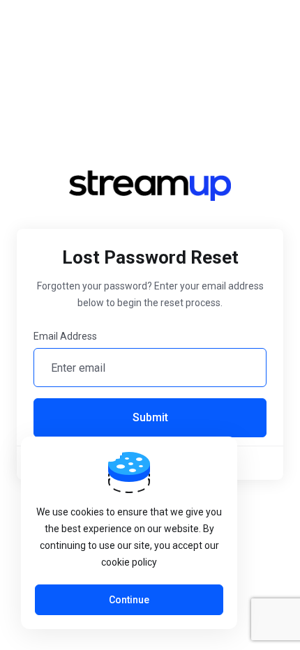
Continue (129, 599)
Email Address (65, 336)
